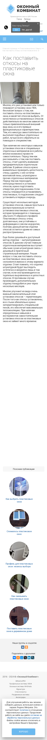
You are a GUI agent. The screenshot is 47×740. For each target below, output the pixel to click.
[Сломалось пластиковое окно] (19, 519)
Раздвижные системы (20, 695)
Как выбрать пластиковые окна (19, 500)
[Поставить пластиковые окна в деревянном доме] (19, 616)
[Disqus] (23, 361)
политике (24, 710)
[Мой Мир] (21, 657)
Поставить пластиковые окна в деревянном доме (19, 629)
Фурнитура (20, 689)
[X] (25, 657)
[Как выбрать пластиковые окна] (19, 486)
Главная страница (10, 48)
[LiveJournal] (32, 657)
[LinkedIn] (29, 657)
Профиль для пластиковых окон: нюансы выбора (19, 565)
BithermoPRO (21, 681)
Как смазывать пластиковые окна (19, 597)
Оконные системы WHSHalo (21, 686)
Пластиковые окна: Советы (30, 48)
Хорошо (23, 731)
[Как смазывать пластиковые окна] (19, 583)
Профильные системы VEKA (20, 684)
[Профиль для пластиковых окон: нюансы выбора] (19, 551)
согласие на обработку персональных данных (24, 716)
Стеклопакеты (21, 692)
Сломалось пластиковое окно (19, 532)
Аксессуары (21, 697)
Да (16, 30)
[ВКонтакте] (14, 657)
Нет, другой (27, 30)
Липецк (27, 19)
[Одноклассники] (18, 657)
